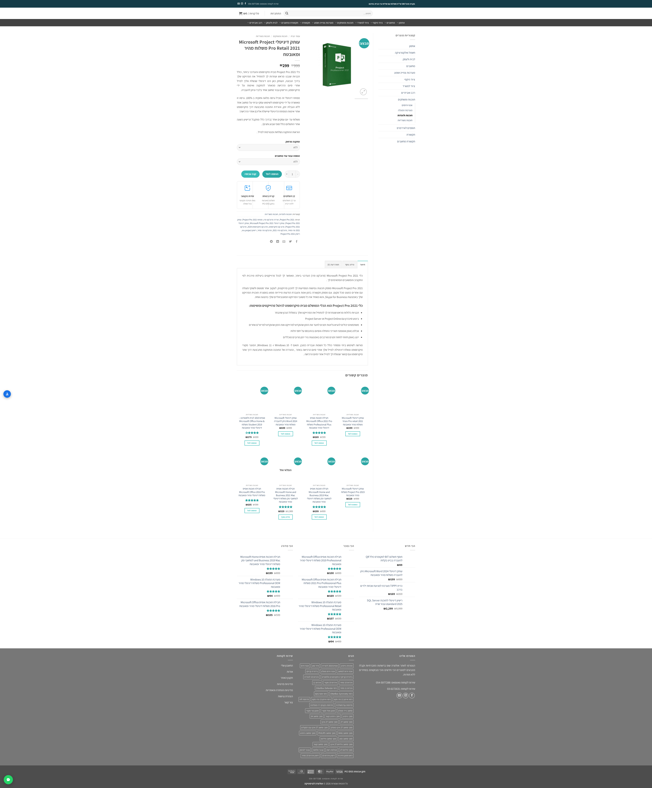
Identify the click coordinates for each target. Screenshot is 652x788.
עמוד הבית (295, 36)
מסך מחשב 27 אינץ (330, 721)
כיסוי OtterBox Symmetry (341, 693)
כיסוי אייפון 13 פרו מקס (321, 699)
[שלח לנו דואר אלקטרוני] (239, 4)
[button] (275, 13)
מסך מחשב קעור (320, 744)
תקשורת (306, 22)
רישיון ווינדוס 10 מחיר (310, 755)
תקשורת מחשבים (289, 22)
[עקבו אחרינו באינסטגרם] (242, 4)
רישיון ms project (249, 230)
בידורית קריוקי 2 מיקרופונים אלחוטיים (337, 677)
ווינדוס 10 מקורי (330, 682)
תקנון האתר (287, 678)
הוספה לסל (272, 174)
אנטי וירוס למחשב (345, 671)
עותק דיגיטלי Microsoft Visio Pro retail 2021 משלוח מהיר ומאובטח (353, 421)
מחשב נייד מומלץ (345, 710)
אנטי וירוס (305, 665)
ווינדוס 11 (317, 682)
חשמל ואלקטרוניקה (405, 52)
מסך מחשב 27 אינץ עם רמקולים (314, 727)
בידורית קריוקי (312, 671)
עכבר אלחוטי (318, 749)
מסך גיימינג (347, 716)
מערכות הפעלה (405, 110)
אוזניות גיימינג (346, 665)
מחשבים (391, 22)
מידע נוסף (285, 517)
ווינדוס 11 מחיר (346, 688)
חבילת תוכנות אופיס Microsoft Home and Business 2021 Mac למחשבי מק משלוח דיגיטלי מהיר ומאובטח (285, 495)
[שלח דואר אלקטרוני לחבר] (284, 242)
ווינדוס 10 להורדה (311, 677)
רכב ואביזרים (255, 22)
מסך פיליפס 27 (346, 749)
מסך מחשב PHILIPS (326, 733)
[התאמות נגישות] (7, 394)
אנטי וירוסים (407, 105)
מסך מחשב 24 (317, 716)
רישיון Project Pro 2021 (290, 233)
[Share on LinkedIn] (278, 242)
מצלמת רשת (332, 749)
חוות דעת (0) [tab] (333, 264)
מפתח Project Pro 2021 (252, 219)
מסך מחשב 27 (346, 721)
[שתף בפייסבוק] (297, 242)
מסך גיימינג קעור (333, 716)
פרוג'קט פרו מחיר (264, 230)
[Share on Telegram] (271, 242)
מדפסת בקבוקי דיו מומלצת (321, 704)
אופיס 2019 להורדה (330, 665)
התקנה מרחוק (293, 141)
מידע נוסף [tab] (349, 264)
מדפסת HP (304, 699)
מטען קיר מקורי (312, 710)
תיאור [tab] (362, 264)
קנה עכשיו (250, 174)
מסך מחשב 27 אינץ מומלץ (341, 727)
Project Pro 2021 (287, 219)
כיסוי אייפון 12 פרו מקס (343, 699)
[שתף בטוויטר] (290, 242)
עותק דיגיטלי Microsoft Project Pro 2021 (267, 223)
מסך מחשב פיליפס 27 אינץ (341, 744)
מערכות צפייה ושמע (323, 22)
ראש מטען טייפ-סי (345, 755)
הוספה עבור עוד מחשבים (287, 155)
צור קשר (288, 702)
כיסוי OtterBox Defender (326, 688)
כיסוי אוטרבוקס (321, 693)
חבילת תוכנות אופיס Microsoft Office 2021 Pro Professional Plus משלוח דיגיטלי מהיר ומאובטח (319, 422)
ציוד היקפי (378, 22)
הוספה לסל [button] (352, 434)
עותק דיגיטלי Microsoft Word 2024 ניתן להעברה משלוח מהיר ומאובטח (285, 421)
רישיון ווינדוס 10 (328, 755)
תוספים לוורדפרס (406, 128)
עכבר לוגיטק (305, 749)
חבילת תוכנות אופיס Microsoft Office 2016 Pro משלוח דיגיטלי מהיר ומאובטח (252, 492)
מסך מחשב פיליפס (328, 738)
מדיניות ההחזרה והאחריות (279, 690)
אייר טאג (315, 665)
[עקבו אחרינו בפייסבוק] (245, 4)
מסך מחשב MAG (345, 733)
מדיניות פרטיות (285, 684)
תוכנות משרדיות (405, 120)
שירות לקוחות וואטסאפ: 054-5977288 (263, 3)
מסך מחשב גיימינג (307, 733)
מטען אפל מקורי (328, 710)
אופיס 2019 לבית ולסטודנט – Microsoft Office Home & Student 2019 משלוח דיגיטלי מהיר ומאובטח (252, 422)
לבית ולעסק (271, 22)
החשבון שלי (287, 665)
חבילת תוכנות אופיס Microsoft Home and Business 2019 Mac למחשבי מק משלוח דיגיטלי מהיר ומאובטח (319, 495)
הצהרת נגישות (285, 696)
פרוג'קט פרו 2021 (280, 230)
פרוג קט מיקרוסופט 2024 (258, 226)
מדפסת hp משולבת (344, 704)
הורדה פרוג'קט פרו (271, 219)
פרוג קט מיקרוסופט (276, 226)
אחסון (402, 22)
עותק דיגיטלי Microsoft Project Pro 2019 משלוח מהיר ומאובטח (353, 492)
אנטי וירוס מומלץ (328, 671)
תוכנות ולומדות (404, 115)
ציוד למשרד (363, 22)
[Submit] (287, 13)
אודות (290, 671)
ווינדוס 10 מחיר (346, 682)
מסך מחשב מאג (345, 738)
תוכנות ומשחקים (345, 22)
